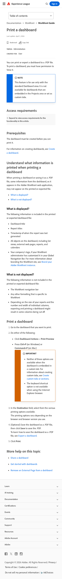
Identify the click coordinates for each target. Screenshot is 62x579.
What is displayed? (19, 194)
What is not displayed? (21, 199)
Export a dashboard (27, 435)
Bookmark (13, 42)
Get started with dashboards (24, 464)
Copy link (25, 42)
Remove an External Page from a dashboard (31, 470)
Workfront (29, 23)
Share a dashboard (19, 457)
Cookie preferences (28, 567)
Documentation (14, 23)
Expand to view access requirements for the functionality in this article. (26, 119)
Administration (19, 49)
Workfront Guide (46, 23)
